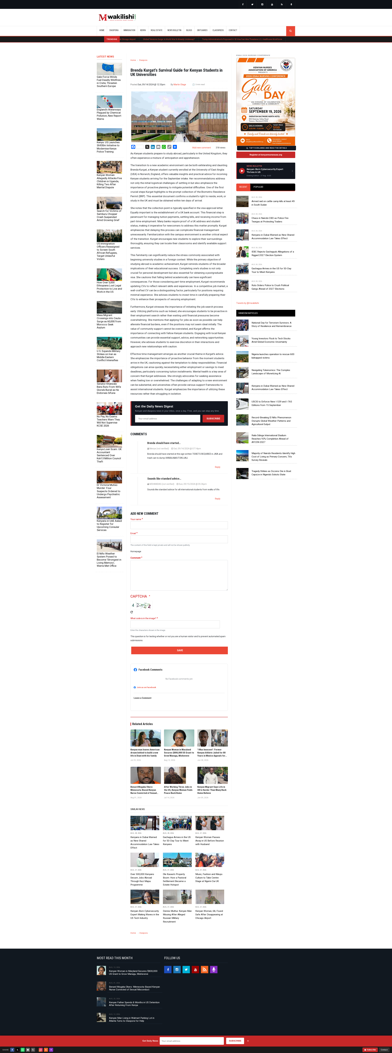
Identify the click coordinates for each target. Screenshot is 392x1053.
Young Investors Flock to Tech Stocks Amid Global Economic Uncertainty (271, 340)
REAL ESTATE (156, 30)
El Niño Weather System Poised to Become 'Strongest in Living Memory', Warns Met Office (109, 559)
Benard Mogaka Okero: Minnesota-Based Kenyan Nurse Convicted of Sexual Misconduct (134, 988)
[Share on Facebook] (12, 1050)
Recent (243, 187)
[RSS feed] (282, 5)
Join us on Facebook (146, 687)
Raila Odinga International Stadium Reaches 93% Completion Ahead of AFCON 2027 (270, 439)
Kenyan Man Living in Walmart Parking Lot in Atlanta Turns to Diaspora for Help (131, 1019)
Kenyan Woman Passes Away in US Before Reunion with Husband (209, 841)
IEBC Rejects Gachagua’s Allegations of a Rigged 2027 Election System (273, 253)
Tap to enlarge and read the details (268, 148)
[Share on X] (17, 1050)
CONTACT (233, 30)
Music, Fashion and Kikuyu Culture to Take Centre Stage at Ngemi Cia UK (208, 878)
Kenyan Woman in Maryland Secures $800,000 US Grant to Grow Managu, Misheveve (133, 972)
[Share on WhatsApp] (23, 1050)
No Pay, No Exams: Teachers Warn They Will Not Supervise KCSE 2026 (108, 421)
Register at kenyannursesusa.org (266, 154)
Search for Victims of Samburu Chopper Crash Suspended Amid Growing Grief (109, 215)
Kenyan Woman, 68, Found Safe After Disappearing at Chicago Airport (209, 914)
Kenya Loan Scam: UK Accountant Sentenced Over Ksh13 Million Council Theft (109, 455)
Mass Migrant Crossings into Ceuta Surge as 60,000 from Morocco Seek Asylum (109, 321)
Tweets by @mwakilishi (247, 303)
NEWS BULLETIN (174, 30)
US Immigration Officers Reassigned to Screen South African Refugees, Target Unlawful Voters (108, 251)
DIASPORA (114, 30)
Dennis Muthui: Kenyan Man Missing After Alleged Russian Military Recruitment (177, 916)
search (290, 31)
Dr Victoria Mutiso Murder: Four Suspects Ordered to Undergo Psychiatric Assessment (108, 491)
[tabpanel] (265, 240)
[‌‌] (243, 5)
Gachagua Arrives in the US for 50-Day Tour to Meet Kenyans (177, 841)
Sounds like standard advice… (164, 478)
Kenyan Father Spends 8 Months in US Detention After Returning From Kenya (134, 1004)
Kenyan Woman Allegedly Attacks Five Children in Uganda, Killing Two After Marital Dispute (109, 181)
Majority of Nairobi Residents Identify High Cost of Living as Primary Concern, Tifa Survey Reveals (273, 457)
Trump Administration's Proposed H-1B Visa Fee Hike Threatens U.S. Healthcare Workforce (190, 39)
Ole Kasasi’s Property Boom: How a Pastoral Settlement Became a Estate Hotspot (273, 39)
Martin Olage (180, 84)
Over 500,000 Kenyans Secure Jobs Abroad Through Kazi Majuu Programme (142, 879)
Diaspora (143, 60)
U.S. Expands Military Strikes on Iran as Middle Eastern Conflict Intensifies (108, 356)
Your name (135, 519)
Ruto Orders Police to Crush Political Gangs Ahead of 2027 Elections (270, 287)
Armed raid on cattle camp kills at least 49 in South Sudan (273, 203)
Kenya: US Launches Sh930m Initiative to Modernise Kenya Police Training (108, 147)
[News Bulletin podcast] (291, 5)
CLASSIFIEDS (218, 30)
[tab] (243, 187)
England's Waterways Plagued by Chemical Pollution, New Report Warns (109, 114)
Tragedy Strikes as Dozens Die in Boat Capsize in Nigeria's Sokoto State (271, 473)
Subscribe (213, 418)
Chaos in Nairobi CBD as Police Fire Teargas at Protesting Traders (270, 220)
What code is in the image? (143, 618)
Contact (384, 1050)
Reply (217, 467)
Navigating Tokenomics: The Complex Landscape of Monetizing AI (271, 372)
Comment (135, 558)
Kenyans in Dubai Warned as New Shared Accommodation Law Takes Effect (144, 842)
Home (101, 30)
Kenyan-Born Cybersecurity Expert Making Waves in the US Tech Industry (144, 914)
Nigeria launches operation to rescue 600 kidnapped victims (273, 356)
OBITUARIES (202, 30)
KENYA (143, 30)
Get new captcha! (131, 612)
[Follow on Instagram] (41, 1050)
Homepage (135, 551)
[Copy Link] (33, 1050)
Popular (258, 187)
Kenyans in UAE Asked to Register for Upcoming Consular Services (109, 525)
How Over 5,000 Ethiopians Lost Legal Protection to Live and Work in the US (109, 287)
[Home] (117, 17)
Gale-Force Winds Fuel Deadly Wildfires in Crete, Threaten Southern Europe (109, 81)
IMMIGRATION (129, 30)
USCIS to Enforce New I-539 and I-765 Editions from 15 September (272, 403)
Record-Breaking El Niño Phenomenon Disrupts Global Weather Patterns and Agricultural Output (271, 421)
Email (133, 533)
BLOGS (189, 30)
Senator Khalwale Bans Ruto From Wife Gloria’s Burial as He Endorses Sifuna (109, 388)
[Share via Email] (28, 1050)
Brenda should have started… (164, 443)
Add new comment (201, 147)
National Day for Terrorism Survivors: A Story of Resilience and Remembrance (272, 324)
